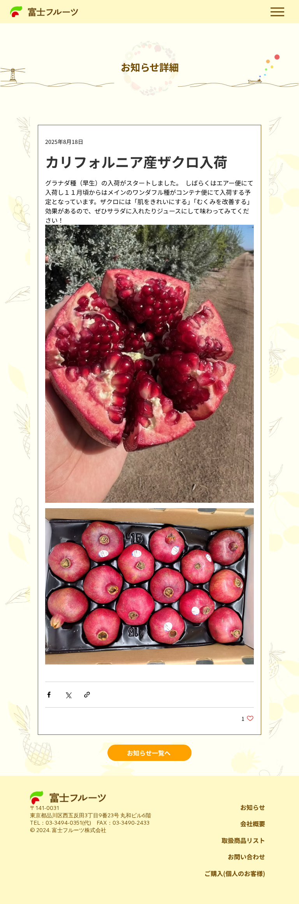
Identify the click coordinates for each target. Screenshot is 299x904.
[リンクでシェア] (87, 694)
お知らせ (252, 807)
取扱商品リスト (243, 840)
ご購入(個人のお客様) (234, 873)
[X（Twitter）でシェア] (68, 694)
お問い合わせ (246, 856)
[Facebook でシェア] (49, 694)
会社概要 (252, 823)
